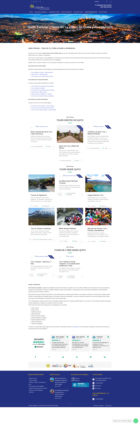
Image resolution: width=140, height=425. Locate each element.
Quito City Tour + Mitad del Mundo (39, 74)
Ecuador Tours (78, 12)
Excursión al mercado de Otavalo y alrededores (42, 96)
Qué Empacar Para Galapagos (36, 386)
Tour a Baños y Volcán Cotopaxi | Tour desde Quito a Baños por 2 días (69, 264)
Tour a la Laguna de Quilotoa (38, 88)
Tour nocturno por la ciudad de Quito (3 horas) (42, 76)
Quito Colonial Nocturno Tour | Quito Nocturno (41, 133)
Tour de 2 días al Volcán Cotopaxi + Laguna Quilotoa (43, 109)
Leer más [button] (54, 349)
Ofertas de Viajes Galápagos (36, 390)
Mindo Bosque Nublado (67, 228)
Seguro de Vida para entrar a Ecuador (38, 388)
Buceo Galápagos (66, 12)
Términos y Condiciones (98, 405)
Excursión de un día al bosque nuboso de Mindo (42, 90)
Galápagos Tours (54, 12)
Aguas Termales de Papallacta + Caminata (41, 94)
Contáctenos (103, 12)
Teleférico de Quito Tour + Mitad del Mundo (97, 133)
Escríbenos (98, 388)
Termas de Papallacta (39, 195)
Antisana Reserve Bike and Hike (39, 92)
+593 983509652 (99, 383)
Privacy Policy (108, 405)
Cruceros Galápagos (41, 12)
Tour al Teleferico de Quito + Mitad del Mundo (42, 72)
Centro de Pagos (33, 380)
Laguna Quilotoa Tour (96, 195)
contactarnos (75, 326)
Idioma (97, 1)
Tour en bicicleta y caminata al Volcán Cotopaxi (42, 86)
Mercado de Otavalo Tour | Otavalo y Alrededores (98, 229)
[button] (110, 343)
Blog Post (31, 392)
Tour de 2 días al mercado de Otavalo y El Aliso (42, 107)
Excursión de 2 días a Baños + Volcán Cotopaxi (42, 105)
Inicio (31, 12)
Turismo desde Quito (91, 12)
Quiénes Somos (33, 378)
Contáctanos (98, 385)
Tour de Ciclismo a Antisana (41, 228)
